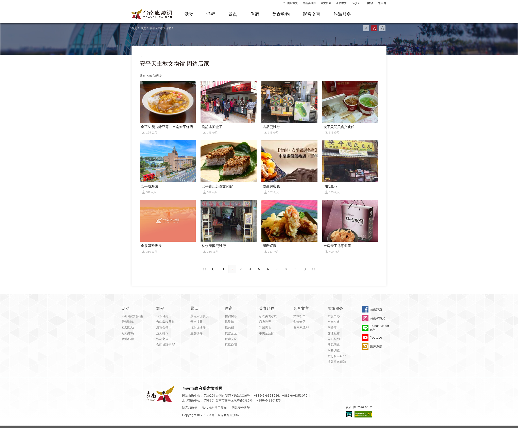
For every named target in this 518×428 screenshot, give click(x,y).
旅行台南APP (337, 356)
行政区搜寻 (198, 327)
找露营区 (231, 333)
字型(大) (382, 28)
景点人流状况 (199, 316)
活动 (189, 14)
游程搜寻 (162, 327)
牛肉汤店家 (266, 333)
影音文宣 (312, 14)
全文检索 (326, 3)
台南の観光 (377, 318)
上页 (305, 269)
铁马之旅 (162, 339)
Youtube (376, 337)
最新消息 (128, 322)
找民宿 (229, 327)
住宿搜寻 (231, 316)
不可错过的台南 (132, 316)
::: (283, 3)
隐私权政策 (189, 408)
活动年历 (128, 333)
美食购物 (281, 14)
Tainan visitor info (379, 328)
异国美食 (265, 327)
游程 (210, 14)
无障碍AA (363, 414)
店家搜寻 (265, 322)
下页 (213, 269)
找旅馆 (229, 322)
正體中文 (341, 3)
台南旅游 (376, 309)
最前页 (204, 269)
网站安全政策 (241, 408)
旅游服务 (342, 14)
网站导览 (292, 3)
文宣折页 (299, 316)
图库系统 (299, 327)
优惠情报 (128, 339)
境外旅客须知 (337, 362)
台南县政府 (309, 3)
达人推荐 (162, 333)
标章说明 (231, 344)
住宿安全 (231, 339)
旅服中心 (334, 316)
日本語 (369, 3)
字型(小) (366, 28)
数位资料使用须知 (214, 408)
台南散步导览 (165, 322)
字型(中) (374, 28)
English (356, 3)
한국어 (382, 3)
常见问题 (334, 344)
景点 (232, 14)
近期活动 (128, 327)
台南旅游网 (152, 14)
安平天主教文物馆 (160, 28)
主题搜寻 (196, 333)
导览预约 (334, 339)
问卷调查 (334, 350)
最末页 (314, 269)
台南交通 (334, 322)
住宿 (254, 14)
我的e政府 (349, 414)
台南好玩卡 (163, 344)
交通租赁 (334, 333)
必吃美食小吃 (268, 316)
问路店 (332, 327)
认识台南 (162, 316)
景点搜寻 (196, 322)
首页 (134, 28)
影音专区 (299, 322)
